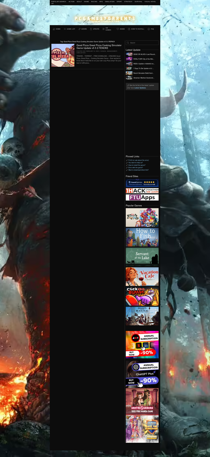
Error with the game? (135, 167)
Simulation (110, 1)
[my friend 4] (142, 197)
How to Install (137, 29)
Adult (79, 1)
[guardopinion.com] (142, 183)
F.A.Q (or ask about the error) (138, 160)
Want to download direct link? (138, 170)
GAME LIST (71, 29)
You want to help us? (135, 162)
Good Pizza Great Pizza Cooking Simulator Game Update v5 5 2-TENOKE (99, 46)
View (142, 217)
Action (72, 1)
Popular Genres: (58, 1)
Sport (119, 1)
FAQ (152, 29)
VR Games (108, 29)
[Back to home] (105, 15)
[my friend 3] (142, 190)
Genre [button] (84, 29)
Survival (138, 1)
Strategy (128, 1)
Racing (94, 1)
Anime (86, 1)
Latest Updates (140, 88)
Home (58, 29)
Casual (103, 51)
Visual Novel (150, 1)
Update (96, 29)
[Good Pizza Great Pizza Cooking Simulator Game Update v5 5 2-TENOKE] (62, 55)
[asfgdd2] (142, 401)
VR (52, 3)
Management (112, 51)
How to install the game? (136, 165)
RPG (101, 1)
